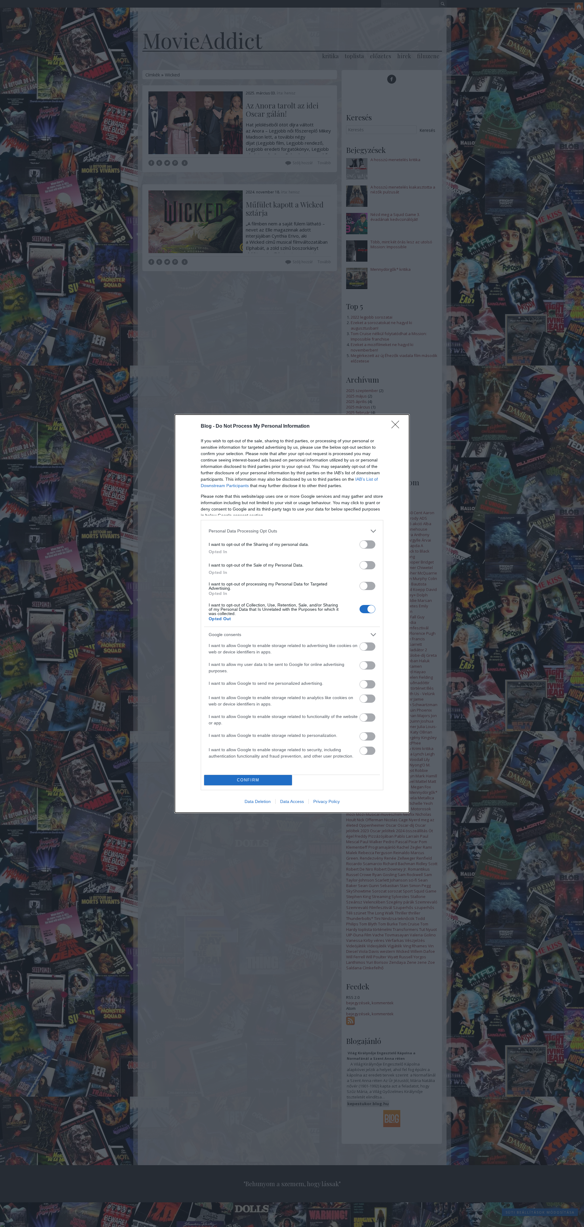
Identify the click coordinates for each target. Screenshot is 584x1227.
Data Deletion (258, 801)
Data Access (292, 801)
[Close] (397, 426)
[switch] (367, 544)
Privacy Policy (326, 801)
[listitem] (292, 531)
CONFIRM (248, 780)
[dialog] (292, 614)
